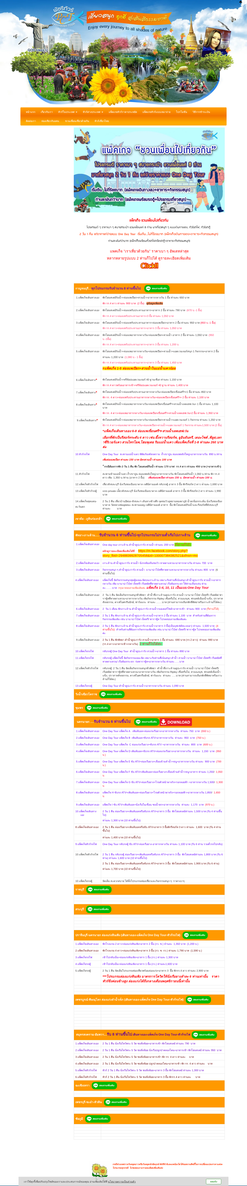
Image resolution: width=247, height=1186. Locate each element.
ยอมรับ (213, 1181)
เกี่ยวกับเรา (47, 111)
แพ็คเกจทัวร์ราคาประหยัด (123, 111)
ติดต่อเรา (31, 121)
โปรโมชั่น (181, 111)
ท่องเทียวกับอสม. (50, 121)
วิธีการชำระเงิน (201, 111)
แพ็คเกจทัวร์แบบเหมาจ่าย (156, 111)
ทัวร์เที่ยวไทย (102, 121)
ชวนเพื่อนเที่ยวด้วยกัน (77, 121)
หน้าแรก (30, 111)
